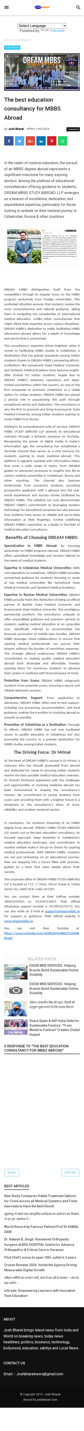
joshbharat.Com (47, 1399)
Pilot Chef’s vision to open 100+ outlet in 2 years (40, 1257)
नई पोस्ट (11, 1172)
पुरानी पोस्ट (70, 1172)
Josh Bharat (12, 47)
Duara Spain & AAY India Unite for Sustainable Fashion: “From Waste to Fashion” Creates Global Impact (54, 1027)
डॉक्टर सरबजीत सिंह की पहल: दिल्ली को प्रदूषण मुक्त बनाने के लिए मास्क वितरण (52, 1004)
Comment (73, 129)
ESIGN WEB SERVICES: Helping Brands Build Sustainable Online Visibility (53, 970)
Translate (57, 30)
